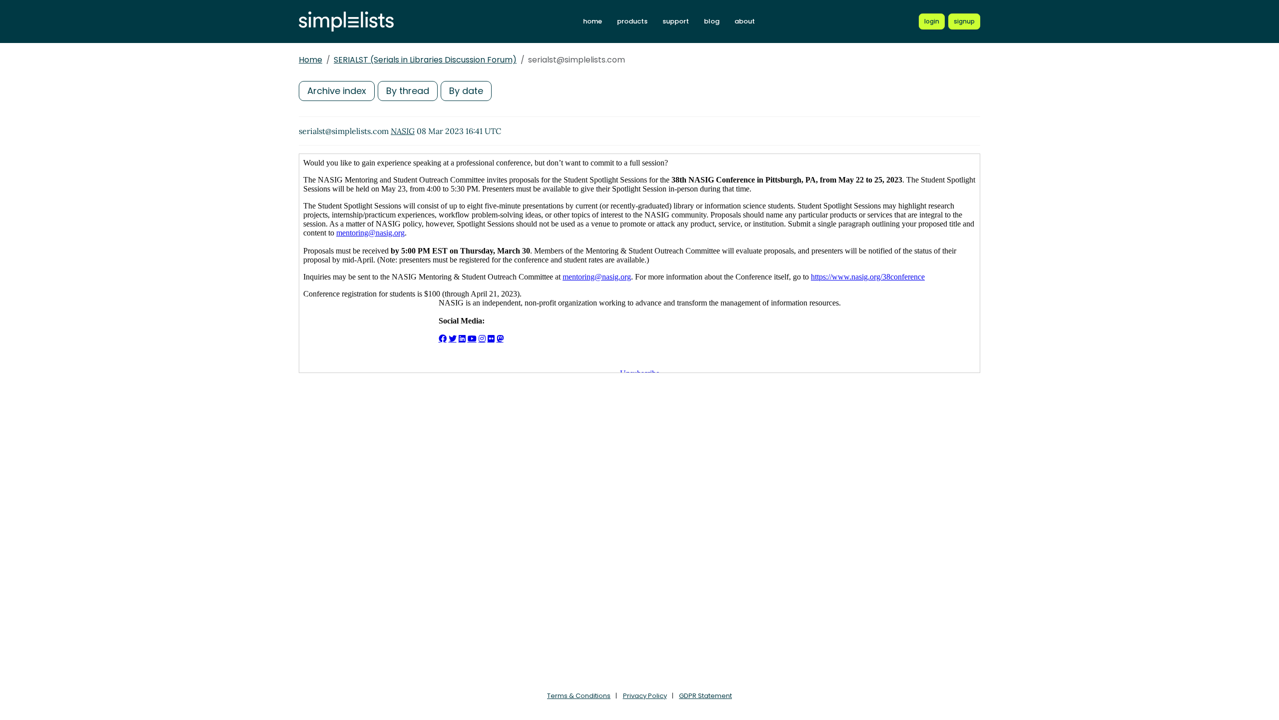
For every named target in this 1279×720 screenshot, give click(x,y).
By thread (407, 90)
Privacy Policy (645, 695)
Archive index (336, 90)
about (744, 21)
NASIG (403, 131)
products (632, 21)
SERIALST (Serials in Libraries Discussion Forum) (425, 60)
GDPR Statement (705, 695)
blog (711, 21)
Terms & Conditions (579, 695)
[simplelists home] (346, 22)
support (675, 21)
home (592, 21)
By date (466, 90)
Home (310, 60)
